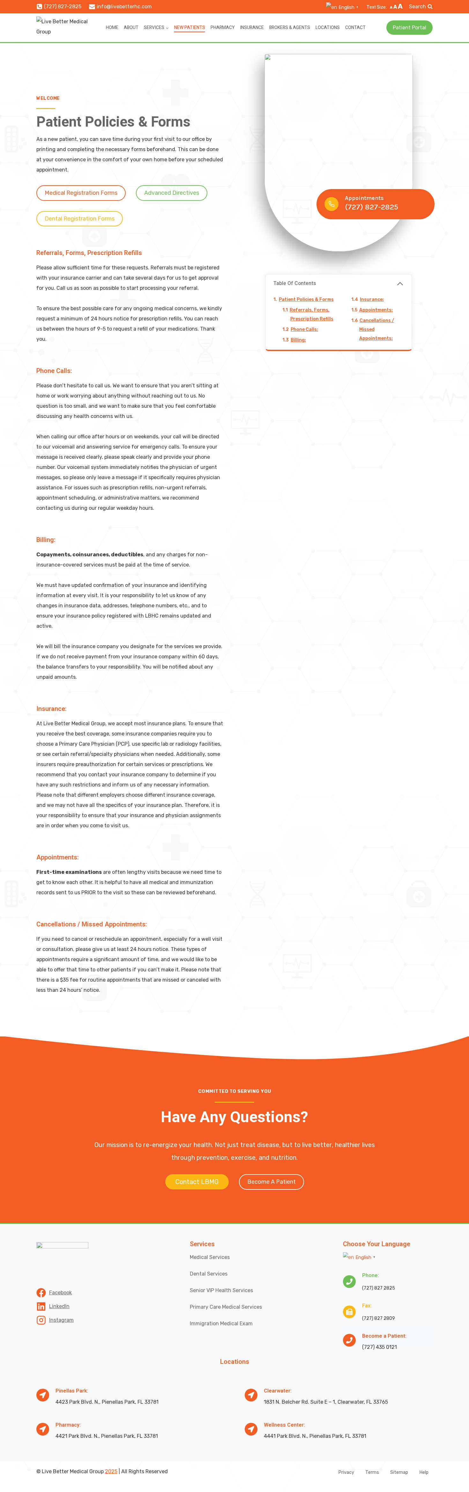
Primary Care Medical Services (226, 1307)
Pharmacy (223, 27)
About (131, 27)
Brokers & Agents (289, 27)
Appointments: (376, 310)
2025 (111, 1471)
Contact (355, 27)
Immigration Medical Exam (221, 1323)
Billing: (298, 340)
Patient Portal (409, 28)
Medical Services (210, 1257)
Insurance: (372, 300)
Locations (328, 27)
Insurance (252, 27)
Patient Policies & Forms (306, 300)
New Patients (189, 27)
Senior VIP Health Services (221, 1290)
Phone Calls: (304, 330)
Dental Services (208, 1274)
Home (112, 27)
